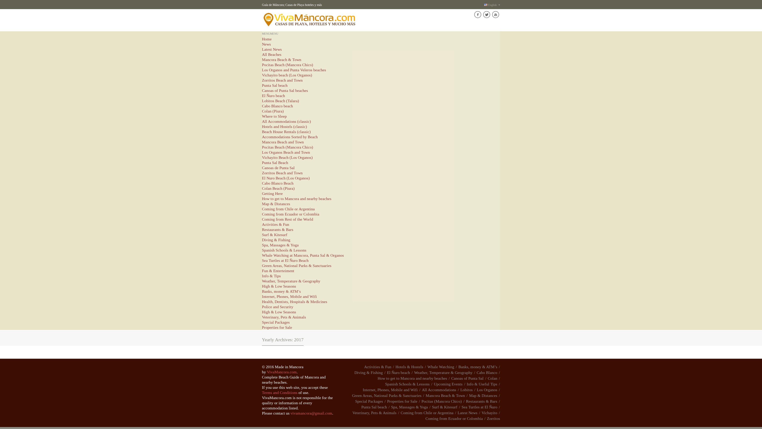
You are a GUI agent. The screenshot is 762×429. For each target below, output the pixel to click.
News (266, 44)
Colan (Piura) (273, 111)
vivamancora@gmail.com (311, 413)
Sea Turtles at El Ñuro (479, 407)
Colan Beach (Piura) (278, 188)
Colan (492, 378)
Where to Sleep (274, 116)
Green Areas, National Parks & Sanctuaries (296, 265)
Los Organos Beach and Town (286, 152)
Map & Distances (276, 204)
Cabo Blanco (487, 372)
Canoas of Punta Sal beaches (285, 90)
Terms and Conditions (279, 392)
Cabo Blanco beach (277, 106)
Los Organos (487, 390)
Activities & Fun (275, 224)
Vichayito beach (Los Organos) (287, 75)
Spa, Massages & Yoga (280, 245)
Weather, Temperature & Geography (291, 281)
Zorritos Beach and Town (282, 80)
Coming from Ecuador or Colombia (290, 214)
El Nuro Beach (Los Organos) (286, 178)
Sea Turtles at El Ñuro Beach (285, 260)
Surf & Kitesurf (274, 235)
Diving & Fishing (276, 240)
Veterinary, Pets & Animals (284, 317)
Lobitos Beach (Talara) (280, 101)
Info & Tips (271, 276)
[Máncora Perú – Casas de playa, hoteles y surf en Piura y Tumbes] (309, 24)
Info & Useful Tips (482, 384)
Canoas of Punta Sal (467, 378)
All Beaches (271, 54)
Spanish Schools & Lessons (284, 250)
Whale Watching (440, 367)
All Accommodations (439, 390)
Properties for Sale (277, 327)
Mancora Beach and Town (283, 142)
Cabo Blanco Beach (277, 183)
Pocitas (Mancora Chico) (441, 401)
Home (267, 39)
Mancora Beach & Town (281, 59)
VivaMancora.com (282, 372)
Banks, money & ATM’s (281, 291)
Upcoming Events (448, 384)
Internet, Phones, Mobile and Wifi (289, 296)
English (492, 5)
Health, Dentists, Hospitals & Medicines (294, 301)
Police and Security (277, 307)
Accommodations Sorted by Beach (290, 137)
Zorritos (493, 418)
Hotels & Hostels (409, 367)
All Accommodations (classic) (286, 121)
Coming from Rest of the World (287, 219)
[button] (270, 33)
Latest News (272, 49)
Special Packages (276, 322)
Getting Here (272, 193)
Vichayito (489, 413)
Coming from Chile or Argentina (288, 209)
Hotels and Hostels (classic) (284, 126)
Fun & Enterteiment (278, 271)
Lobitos (466, 390)
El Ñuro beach (273, 95)
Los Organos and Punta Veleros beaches (294, 70)
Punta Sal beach (275, 85)
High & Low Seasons (279, 286)
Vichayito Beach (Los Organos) (287, 157)
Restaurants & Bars (277, 229)
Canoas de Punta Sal (278, 168)
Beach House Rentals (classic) (286, 132)
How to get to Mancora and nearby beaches (296, 198)
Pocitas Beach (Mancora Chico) (287, 65)
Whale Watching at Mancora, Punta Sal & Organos (303, 255)
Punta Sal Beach (275, 162)
